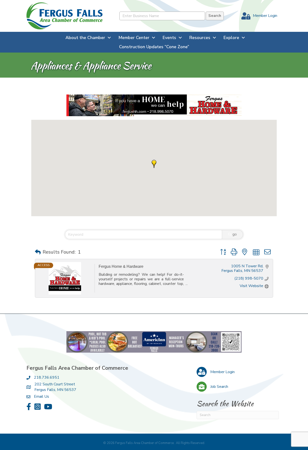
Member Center (133, 37)
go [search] (234, 234)
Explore (231, 37)
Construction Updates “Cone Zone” (154, 47)
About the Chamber (85, 37)
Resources (199, 37)
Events (169, 37)
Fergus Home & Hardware (121, 266)
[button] (154, 164)
